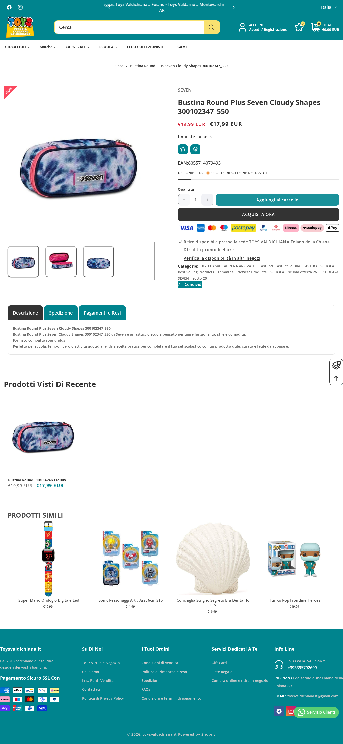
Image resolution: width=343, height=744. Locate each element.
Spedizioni (150, 680)
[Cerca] (211, 27)
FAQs (146, 689)
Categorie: (188, 266)
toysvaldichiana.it (160, 734)
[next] (330, 572)
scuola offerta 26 (302, 272)
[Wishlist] (183, 149)
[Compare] (195, 149)
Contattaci (91, 689)
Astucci (267, 266)
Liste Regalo (222, 671)
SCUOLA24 (329, 272)
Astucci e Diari (289, 266)
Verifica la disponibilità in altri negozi (222, 258)
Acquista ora (258, 214)
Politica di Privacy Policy (103, 698)
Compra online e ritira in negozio (240, 680)
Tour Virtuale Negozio (101, 662)
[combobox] (137, 27)
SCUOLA (277, 272)
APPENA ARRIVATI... (240, 266)
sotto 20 (200, 278)
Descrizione (25, 312)
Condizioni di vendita (160, 662)
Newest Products (252, 272)
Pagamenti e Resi (102, 312)
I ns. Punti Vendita (98, 680)
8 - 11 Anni (211, 266)
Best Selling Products (196, 272)
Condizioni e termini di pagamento (171, 698)
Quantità (186, 189)
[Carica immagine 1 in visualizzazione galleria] (23, 261)
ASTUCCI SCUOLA (319, 266)
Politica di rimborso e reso (164, 671)
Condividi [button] (193, 284)
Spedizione (61, 312)
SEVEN (183, 278)
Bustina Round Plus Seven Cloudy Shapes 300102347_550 (37, 480)
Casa (119, 66)
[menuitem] (17, 47)
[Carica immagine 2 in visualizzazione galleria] (61, 261)
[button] (233, 7)
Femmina (226, 272)
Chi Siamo (90, 671)
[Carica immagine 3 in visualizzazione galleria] (98, 261)
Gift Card (219, 662)
